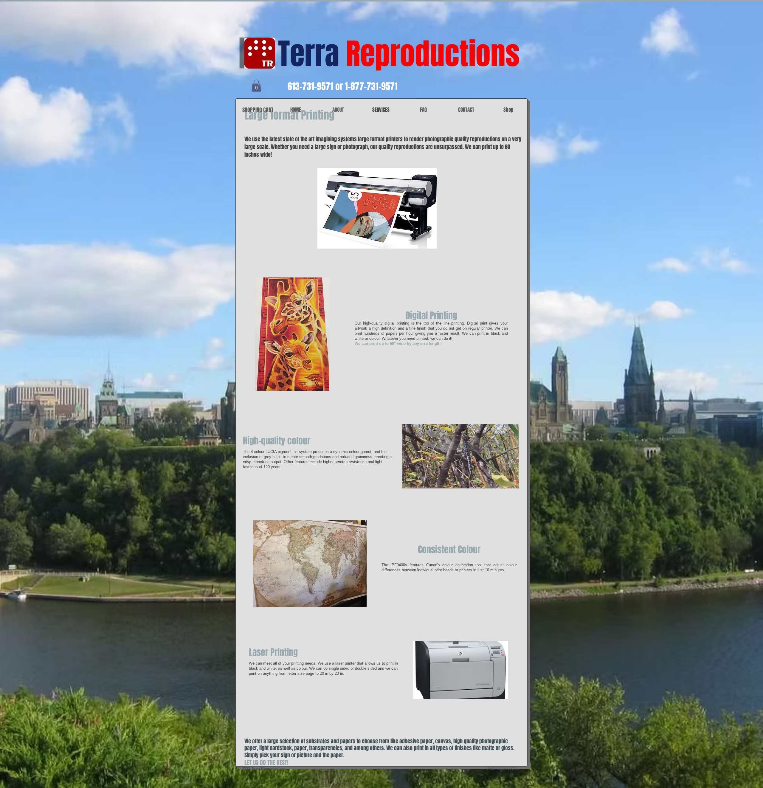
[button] (256, 86)
